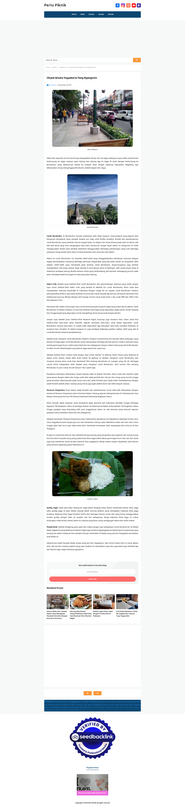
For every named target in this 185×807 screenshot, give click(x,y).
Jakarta (90, 705)
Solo (45, 705)
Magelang (137, 705)
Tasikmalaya (74, 707)
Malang (47, 707)
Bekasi (90, 707)
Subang (106, 705)
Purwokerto (56, 710)
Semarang (121, 702)
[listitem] (92, 784)
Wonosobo (83, 707)
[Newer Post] (88, 693)
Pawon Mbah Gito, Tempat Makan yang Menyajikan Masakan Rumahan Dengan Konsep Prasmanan (57, 615)
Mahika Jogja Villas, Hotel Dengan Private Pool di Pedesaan (103, 613)
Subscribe (93, 579)
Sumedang (65, 707)
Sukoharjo (71, 710)
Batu (139, 702)
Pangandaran (129, 707)
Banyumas (124, 705)
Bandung (94, 702)
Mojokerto (66, 705)
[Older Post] (97, 693)
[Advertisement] (92, 40)
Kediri (130, 705)
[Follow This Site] (128, 5)
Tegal (77, 710)
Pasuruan (137, 707)
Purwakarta (131, 702)
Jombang (58, 705)
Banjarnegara (114, 705)
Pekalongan (48, 710)
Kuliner (58, 702)
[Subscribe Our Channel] (133, 5)
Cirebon (85, 702)
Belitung (51, 705)
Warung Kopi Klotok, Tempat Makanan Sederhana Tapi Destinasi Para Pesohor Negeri (81, 615)
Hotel (65, 702)
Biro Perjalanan (99, 707)
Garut (122, 707)
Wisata (49, 701)
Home (74, 14)
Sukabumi (64, 710)
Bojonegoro (109, 707)
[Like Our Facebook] (117, 5)
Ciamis (116, 707)
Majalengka (98, 705)
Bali (85, 705)
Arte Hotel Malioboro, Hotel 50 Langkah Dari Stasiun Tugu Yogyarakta (126, 613)
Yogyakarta (74, 702)
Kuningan (80, 705)
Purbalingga (55, 707)
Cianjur (113, 702)
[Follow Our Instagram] (123, 5)
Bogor (73, 705)
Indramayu (104, 702)
